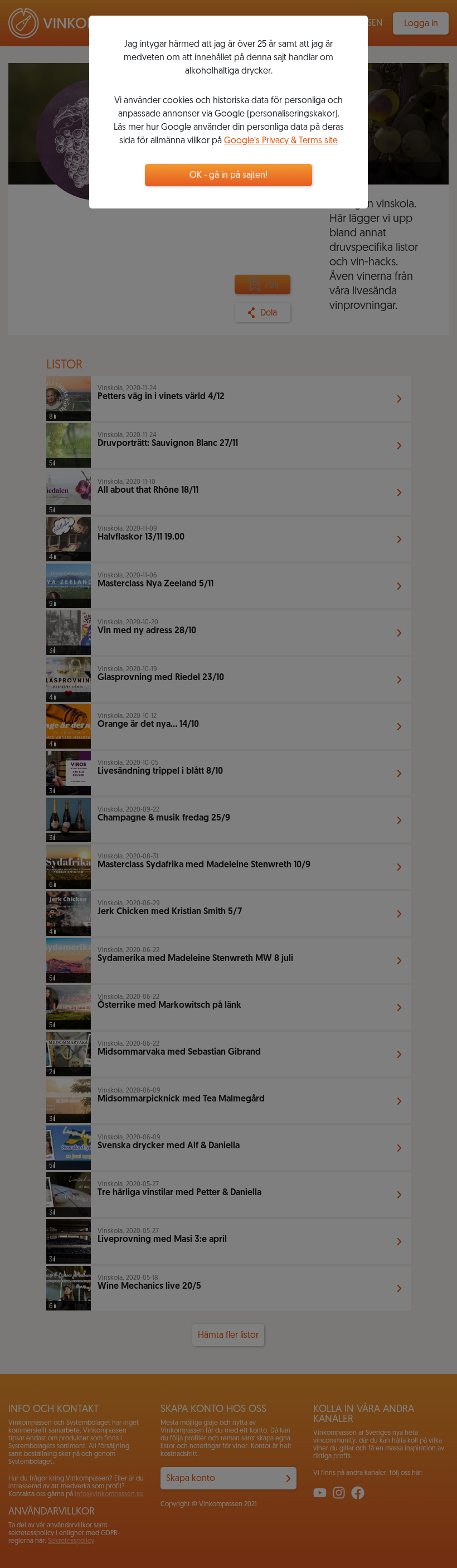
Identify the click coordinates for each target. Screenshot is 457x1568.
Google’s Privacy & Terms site (281, 141)
